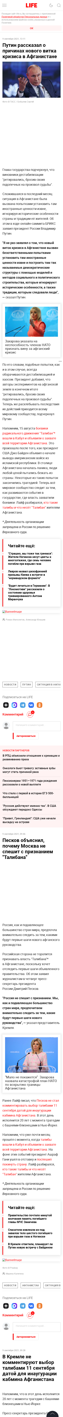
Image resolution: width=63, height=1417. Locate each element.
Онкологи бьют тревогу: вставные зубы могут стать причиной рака (29, 770)
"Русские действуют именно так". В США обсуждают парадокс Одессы (29, 807)
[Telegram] (22, 705)
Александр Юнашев (35, 619)
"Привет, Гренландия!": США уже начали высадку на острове (29, 820)
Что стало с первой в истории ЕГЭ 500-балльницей (28, 795)
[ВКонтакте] (31, 705)
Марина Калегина (15, 1273)
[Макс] (14, 705)
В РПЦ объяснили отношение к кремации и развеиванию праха (31, 757)
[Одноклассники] (39, 705)
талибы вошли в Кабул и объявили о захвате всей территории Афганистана (29, 1144)
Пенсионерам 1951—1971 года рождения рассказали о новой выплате (30, 782)
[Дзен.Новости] (5, 705)
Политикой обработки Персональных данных (24, 16)
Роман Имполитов (15, 619)
